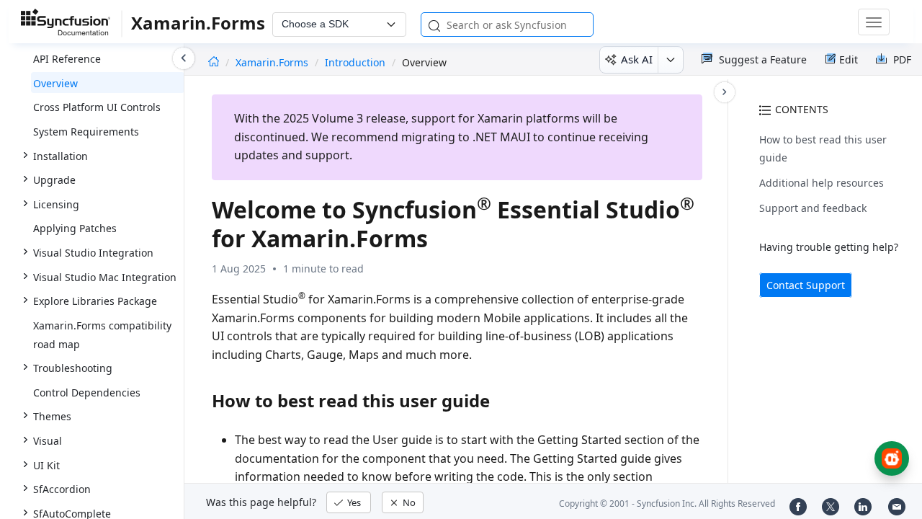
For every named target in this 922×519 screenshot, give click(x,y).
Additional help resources (821, 183)
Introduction (355, 62)
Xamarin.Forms (273, 62)
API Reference (67, 59)
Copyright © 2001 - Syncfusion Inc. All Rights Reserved (667, 503)
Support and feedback (813, 208)
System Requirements (86, 131)
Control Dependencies (86, 392)
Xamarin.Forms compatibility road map (102, 335)
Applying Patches (75, 228)
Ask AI (637, 59)
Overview (55, 83)
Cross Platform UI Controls (97, 107)
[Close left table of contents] (184, 58)
